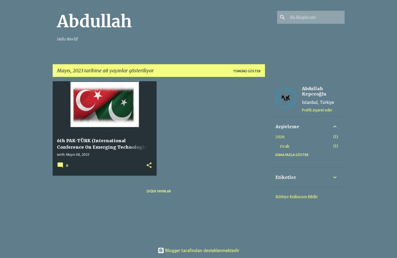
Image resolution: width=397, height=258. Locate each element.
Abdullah (94, 21)
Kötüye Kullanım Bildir (296, 196)
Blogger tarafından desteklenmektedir (201, 250)
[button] (149, 165)
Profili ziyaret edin (317, 110)
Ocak (285, 146)
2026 (280, 136)
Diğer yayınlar (159, 191)
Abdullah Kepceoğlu (314, 91)
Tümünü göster (247, 71)
